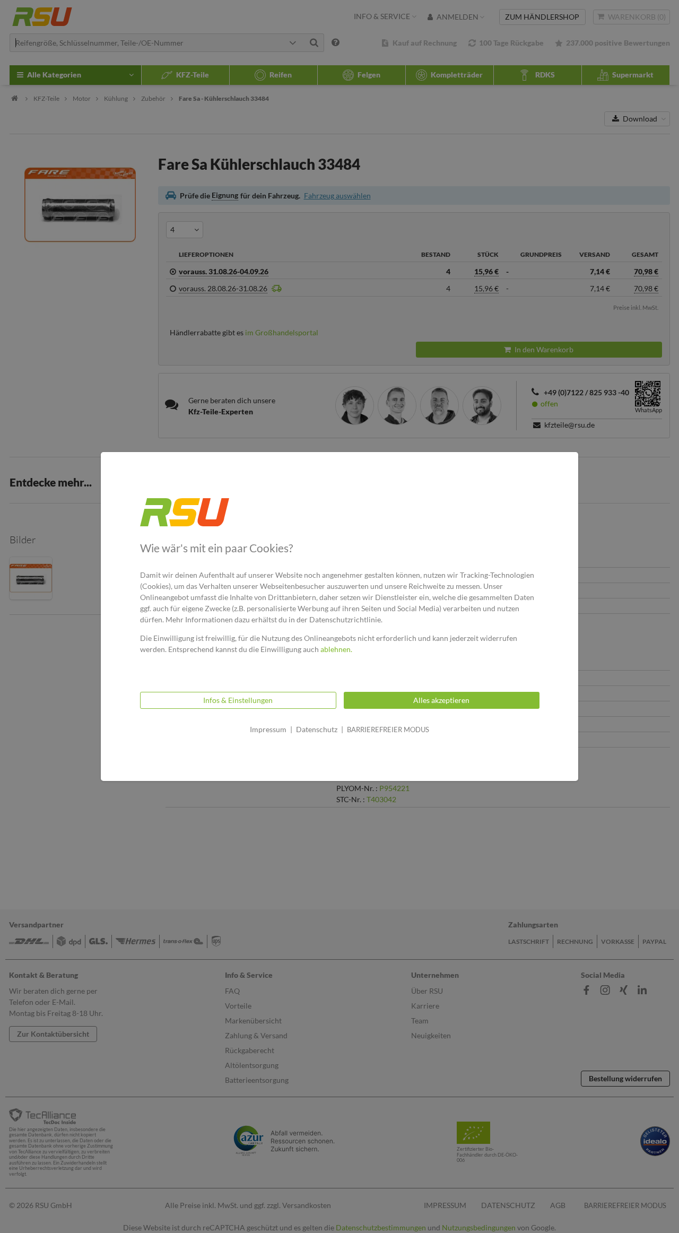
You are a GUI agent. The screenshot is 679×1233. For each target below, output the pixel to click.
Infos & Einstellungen (238, 700)
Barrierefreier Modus (388, 729)
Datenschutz (316, 729)
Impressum (268, 729)
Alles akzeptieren (441, 700)
